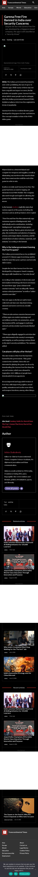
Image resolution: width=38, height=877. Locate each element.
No (16, 874)
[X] (11, 75)
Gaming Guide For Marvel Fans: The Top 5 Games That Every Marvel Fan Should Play (17, 424)
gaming (10, 502)
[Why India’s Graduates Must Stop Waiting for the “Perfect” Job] (19, 638)
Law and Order (19, 40)
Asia (3, 40)
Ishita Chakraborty (12, 452)
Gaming (9, 40)
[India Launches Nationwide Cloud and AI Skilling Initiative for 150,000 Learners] (19, 533)
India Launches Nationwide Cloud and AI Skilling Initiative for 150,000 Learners (18, 544)
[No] (35, 869)
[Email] (21, 488)
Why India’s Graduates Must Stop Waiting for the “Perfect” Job (17, 648)
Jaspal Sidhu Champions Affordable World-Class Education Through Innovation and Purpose (18, 572)
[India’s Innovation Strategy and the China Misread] (19, 664)
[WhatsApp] (20, 75)
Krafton (15, 207)
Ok (11, 874)
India (5, 505)
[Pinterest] (16, 75)
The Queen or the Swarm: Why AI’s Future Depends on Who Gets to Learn (19, 815)
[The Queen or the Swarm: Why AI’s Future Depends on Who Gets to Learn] (19, 805)
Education (8, 820)
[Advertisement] (19, 146)
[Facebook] (6, 75)
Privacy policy (24, 874)
